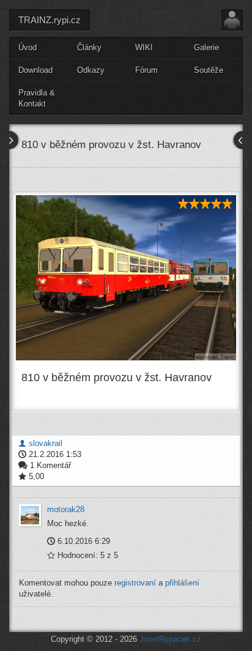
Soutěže (208, 70)
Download (35, 70)
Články (89, 47)
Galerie (206, 47)
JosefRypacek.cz (170, 639)
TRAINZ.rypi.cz (49, 20)
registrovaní (135, 582)
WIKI (144, 47)
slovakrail (44, 443)
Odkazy (91, 70)
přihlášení (182, 582)
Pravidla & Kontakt (36, 98)
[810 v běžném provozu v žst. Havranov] (126, 277)
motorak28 (65, 509)
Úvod (27, 47)
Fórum (146, 70)
